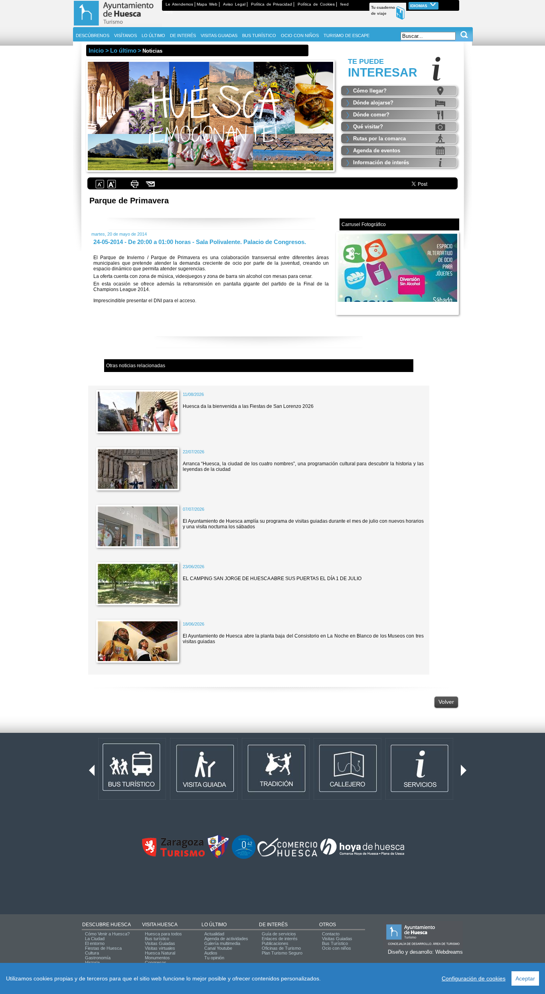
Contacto (331, 933)
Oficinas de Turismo (281, 948)
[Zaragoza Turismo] (173, 855)
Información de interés (381, 162)
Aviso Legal (234, 4)
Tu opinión (214, 957)
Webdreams (449, 952)
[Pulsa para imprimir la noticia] (134, 187)
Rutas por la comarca (379, 139)
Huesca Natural (160, 953)
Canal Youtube (218, 948)
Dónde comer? (371, 115)
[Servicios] (419, 798)
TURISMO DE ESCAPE (346, 35)
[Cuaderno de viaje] (455, 4)
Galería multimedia (222, 943)
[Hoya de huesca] (362, 855)
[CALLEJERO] (347, 798)
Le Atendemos (179, 4)
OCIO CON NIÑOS (300, 35)
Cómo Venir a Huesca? (107, 933)
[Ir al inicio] (117, 25)
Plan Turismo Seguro (282, 953)
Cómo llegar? (370, 91)
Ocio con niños (336, 948)
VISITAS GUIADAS (219, 35)
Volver (446, 702)
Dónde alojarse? (373, 103)
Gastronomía (98, 957)
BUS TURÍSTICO (259, 35)
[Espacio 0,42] (244, 857)
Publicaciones (275, 943)
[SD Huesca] (218, 857)
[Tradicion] (276, 798)
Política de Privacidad (271, 4)
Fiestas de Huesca (103, 948)
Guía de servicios (279, 933)
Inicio (96, 50)
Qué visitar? (368, 127)
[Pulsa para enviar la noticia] (151, 187)
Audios (210, 953)
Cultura (92, 953)
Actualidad (214, 933)
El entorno (95, 943)
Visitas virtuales (160, 948)
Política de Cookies (316, 4)
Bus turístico (157, 938)
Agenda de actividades (226, 938)
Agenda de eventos (376, 151)
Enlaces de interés (280, 938)
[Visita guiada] (204, 798)
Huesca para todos (163, 933)
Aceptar (525, 978)
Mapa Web (207, 4)
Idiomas (419, 6)
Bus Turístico (335, 943)
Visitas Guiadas (160, 943)
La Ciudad (95, 938)
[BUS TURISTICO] (132, 798)
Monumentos (157, 957)
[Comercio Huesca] (287, 855)
